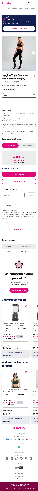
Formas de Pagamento (19, 434)
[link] (6, 3)
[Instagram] (7, 458)
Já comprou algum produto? (19, 276)
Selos (19, 464)
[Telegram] (21, 458)
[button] (28, 3)
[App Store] (17, 478)
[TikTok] (12, 458)
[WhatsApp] (16, 458)
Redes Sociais (19, 453)
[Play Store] (20, 478)
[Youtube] (26, 458)
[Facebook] (30, 458)
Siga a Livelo (19, 455)
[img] (21, 467)
